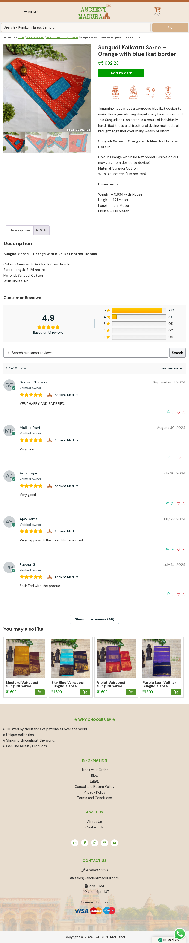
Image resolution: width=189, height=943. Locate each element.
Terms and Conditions (94, 798)
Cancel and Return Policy (94, 786)
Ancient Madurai (94, 12)
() (157, 12)
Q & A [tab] (41, 230)
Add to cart (121, 73)
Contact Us (94, 827)
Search (177, 353)
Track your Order (94, 770)
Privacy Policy (95, 792)
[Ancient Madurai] (50, 394)
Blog (94, 775)
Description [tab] (19, 230)
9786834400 (97, 870)
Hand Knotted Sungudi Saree (62, 37)
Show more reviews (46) (94, 619)
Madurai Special (35, 37)
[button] (40, 692)
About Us (94, 821)
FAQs (94, 781)
